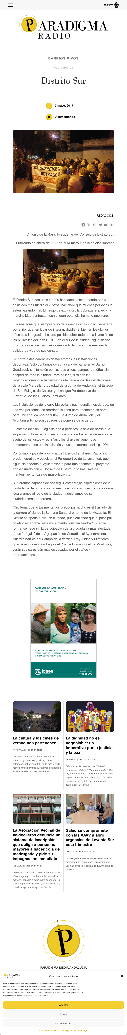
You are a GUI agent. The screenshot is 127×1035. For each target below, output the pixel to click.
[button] (122, 976)
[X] (88, 224)
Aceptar (63, 1005)
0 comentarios (65, 117)
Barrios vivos (63, 58)
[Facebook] (83, 224)
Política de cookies (47, 1030)
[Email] (105, 224)
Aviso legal (83, 1030)
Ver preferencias (63, 1023)
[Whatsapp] (94, 224)
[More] (111, 224)
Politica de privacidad (67, 1030)
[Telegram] (100, 224)
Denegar (63, 1014)
